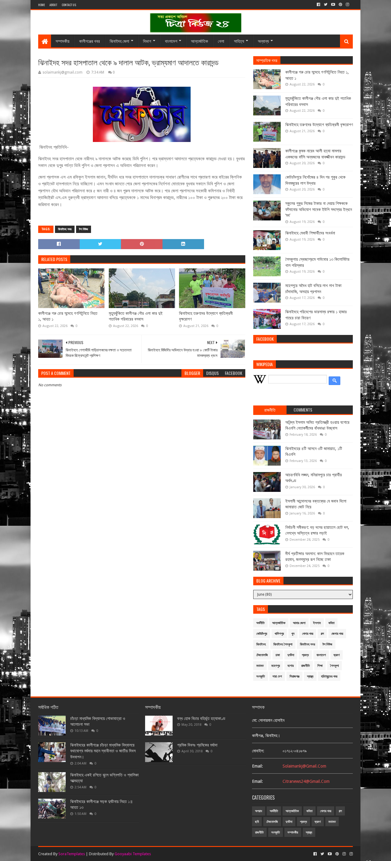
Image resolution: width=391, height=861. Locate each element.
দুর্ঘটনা (290, 655)
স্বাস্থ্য (310, 676)
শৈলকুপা (334, 666)
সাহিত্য (239, 41)
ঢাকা (278, 655)
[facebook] (318, 4)
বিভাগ (147, 41)
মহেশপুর (275, 666)
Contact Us (69, 4)
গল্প (322, 634)
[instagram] (347, 4)
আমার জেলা (299, 623)
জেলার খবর (337, 634)
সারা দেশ (277, 676)
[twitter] (326, 4)
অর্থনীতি (260, 623)
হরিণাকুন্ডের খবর (329, 676)
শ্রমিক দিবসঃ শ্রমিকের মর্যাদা (197, 745)
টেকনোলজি (262, 655)
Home (41, 4)
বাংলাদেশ (171, 41)
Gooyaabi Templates (133, 854)
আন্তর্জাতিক (199, 41)
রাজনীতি (305, 666)
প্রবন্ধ (305, 655)
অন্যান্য (263, 41)
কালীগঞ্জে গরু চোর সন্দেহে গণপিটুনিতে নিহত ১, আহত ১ (67, 316)
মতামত (260, 666)
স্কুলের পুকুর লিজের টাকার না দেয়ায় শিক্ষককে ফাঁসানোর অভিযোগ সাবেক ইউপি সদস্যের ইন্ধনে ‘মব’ (318, 209)
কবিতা (331, 623)
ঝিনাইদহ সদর (64, 229)
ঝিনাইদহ (261, 644)
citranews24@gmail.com (306, 781)
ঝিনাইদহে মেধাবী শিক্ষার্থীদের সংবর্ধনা (310, 233)
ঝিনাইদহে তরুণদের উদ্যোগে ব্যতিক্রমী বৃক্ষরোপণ (206, 316)
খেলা (221, 41)
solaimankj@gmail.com (304, 766)
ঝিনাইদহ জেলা (119, 41)
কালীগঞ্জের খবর (89, 41)
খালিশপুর (279, 634)
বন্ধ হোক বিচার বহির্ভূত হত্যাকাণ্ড (201, 718)
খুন (292, 634)
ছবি (257, 822)
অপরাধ (258, 811)
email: (257, 766)
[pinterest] (340, 4)
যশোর (290, 666)
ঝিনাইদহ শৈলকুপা (282, 644)
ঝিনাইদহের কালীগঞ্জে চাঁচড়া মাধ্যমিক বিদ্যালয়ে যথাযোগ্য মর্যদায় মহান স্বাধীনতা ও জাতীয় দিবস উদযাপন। (103, 751)
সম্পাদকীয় (62, 41)
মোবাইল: (258, 750)
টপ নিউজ (83, 229)
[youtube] (333, 4)
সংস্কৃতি (260, 676)
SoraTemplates (71, 854)
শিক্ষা (320, 666)
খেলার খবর (307, 634)
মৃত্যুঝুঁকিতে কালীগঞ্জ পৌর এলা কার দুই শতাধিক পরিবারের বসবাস (136, 316)
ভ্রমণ (337, 655)
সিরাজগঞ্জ (294, 676)
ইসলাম (317, 623)
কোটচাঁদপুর (261, 634)
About (53, 4)
